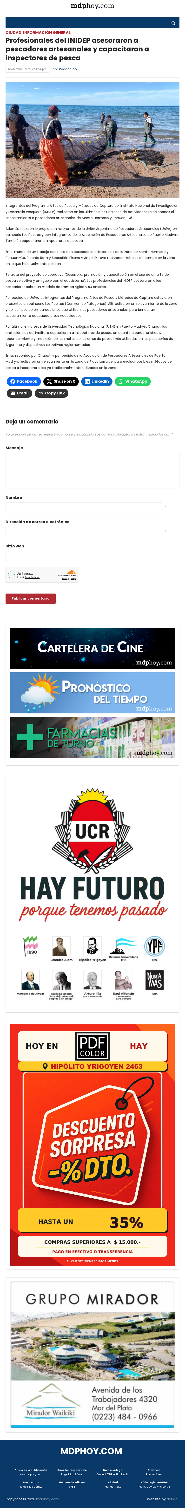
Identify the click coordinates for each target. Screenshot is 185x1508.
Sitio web (15, 546)
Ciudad (13, 32)
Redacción (68, 69)
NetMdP (173, 1499)
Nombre (14, 497)
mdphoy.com (91, 1451)
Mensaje (14, 448)
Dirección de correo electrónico (38, 522)
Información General (47, 32)
